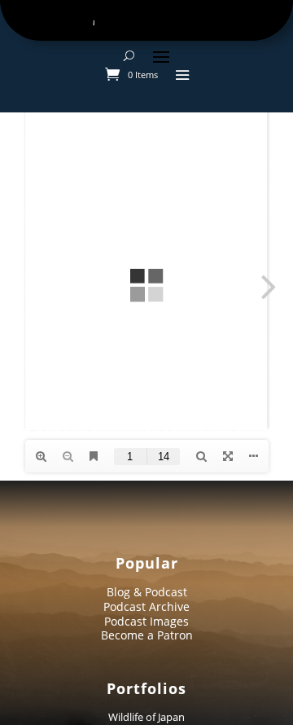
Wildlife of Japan (146, 717)
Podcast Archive (146, 606)
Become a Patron (147, 635)
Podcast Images (146, 621)
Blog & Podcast (147, 592)
